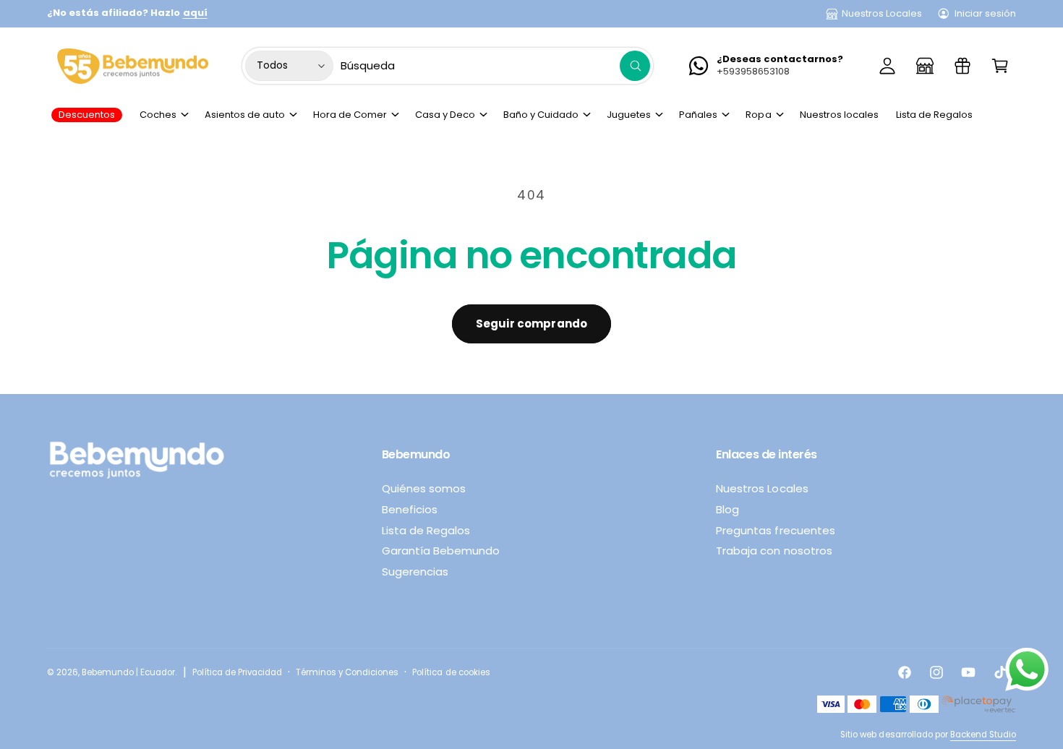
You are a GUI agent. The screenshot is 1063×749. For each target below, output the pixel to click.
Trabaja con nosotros (774, 550)
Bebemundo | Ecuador (128, 672)
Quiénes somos (424, 488)
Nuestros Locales (882, 13)
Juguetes (629, 114)
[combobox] (495, 66)
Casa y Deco (445, 114)
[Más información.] (1027, 673)
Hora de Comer (350, 114)
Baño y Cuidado (541, 114)
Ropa (758, 114)
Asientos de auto (244, 114)
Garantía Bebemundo (441, 550)
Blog (727, 509)
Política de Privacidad (237, 672)
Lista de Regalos (426, 530)
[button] (1000, 66)
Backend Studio (983, 734)
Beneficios (409, 509)
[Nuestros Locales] (925, 66)
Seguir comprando (531, 323)
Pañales (698, 114)
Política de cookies (451, 672)
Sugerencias (415, 571)
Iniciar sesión (985, 13)
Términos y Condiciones (347, 672)
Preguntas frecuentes (775, 530)
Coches (158, 114)
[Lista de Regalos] (962, 66)
